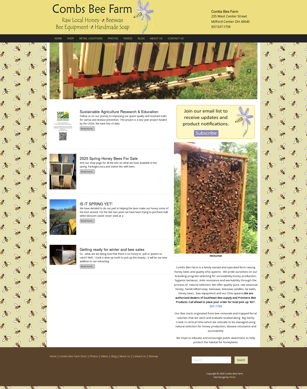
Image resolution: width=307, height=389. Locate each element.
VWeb (232, 377)
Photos (94, 356)
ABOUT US (156, 38)
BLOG (141, 38)
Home (53, 356)
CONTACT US (176, 38)
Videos (104, 356)
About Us (124, 356)
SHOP (70, 38)
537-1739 (216, 306)
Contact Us (139, 356)
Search (241, 360)
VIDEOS (127, 38)
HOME (58, 38)
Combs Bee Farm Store (73, 356)
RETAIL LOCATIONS (91, 38)
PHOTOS (113, 38)
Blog (114, 356)
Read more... (87, 128)
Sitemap (153, 356)
